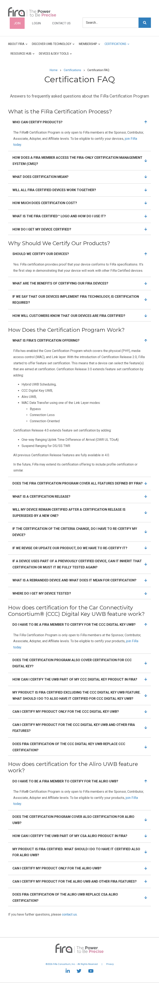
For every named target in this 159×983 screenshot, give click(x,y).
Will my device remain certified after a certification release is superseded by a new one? (68, 513)
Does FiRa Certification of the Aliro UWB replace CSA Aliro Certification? (65, 897)
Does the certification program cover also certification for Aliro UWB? (73, 820)
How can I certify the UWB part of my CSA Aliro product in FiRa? (69, 836)
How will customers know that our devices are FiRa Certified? (68, 316)
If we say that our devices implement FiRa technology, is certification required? (75, 300)
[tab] (79, 122)
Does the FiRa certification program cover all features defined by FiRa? (77, 483)
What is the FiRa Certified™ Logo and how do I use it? (59, 216)
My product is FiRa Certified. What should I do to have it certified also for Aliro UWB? (76, 852)
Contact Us (61, 23)
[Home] (32, 11)
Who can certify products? (37, 122)
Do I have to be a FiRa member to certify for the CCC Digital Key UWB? (74, 625)
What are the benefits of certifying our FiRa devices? (60, 283)
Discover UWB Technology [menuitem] (50, 45)
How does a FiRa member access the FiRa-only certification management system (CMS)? (77, 161)
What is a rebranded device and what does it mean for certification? (74, 580)
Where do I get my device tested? (41, 593)
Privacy (110, 964)
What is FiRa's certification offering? (46, 340)
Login (36, 23)
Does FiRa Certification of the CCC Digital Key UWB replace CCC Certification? (68, 747)
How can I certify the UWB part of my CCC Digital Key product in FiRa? (74, 679)
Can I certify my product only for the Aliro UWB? (56, 868)
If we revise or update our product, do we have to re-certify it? (69, 548)
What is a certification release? (41, 497)
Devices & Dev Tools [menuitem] (52, 55)
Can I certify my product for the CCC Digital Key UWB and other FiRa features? (73, 728)
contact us (69, 914)
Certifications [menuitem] (114, 45)
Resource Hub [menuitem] (19, 55)
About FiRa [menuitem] (16, 45)
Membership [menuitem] (86, 45)
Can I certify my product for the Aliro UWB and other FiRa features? (74, 881)
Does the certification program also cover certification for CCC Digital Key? (72, 663)
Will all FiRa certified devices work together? (54, 190)
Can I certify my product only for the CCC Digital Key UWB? (65, 712)
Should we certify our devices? (40, 254)
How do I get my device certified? (41, 229)
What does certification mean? (40, 177)
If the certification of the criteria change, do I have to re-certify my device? (74, 532)
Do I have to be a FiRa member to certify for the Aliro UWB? (65, 781)
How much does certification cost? (44, 203)
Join (17, 23)
